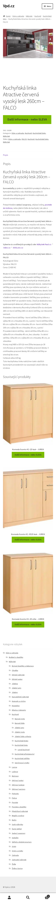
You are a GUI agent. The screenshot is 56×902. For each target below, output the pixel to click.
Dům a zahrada (18, 16)
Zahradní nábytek (19, 860)
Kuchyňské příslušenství (24, 754)
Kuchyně (38, 16)
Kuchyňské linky (39, 133)
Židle (14, 864)
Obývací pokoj (17, 780)
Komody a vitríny (19, 701)
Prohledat (28, 897)
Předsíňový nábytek (20, 811)
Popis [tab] (5, 155)
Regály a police (18, 815)
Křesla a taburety (19, 710)
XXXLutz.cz (18, 247)
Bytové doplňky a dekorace (23, 666)
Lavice (14, 767)
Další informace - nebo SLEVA (27, 119)
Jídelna (15, 684)
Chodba (15, 670)
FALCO (24, 139)
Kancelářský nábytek (20, 697)
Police (14, 798)
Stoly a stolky (17, 851)
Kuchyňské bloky (21, 741)
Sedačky (15, 838)
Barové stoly (20, 719)
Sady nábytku (17, 824)
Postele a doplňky (19, 807)
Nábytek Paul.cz (44, 244)
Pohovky (15, 793)
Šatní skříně (17, 829)
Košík (43, 895)
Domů (8, 16)
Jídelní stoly (20, 732)
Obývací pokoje (18, 785)
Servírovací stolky (22, 763)
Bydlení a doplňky (16, 657)
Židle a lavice (17, 868)
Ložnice (15, 771)
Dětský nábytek (18, 675)
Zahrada (15, 855)
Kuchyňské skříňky (22, 758)
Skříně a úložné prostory (22, 842)
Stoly (14, 846)
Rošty (14, 820)
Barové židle (19, 723)
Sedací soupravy (18, 833)
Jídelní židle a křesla (23, 736)
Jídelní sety (16, 688)
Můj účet (9, 897)
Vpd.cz (8, 5)
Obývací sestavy (18, 789)
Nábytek (29, 16)
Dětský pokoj (17, 679)
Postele (15, 802)
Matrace (15, 776)
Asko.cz (6, 247)
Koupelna (16, 706)
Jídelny (15, 692)
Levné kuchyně (24, 749)
